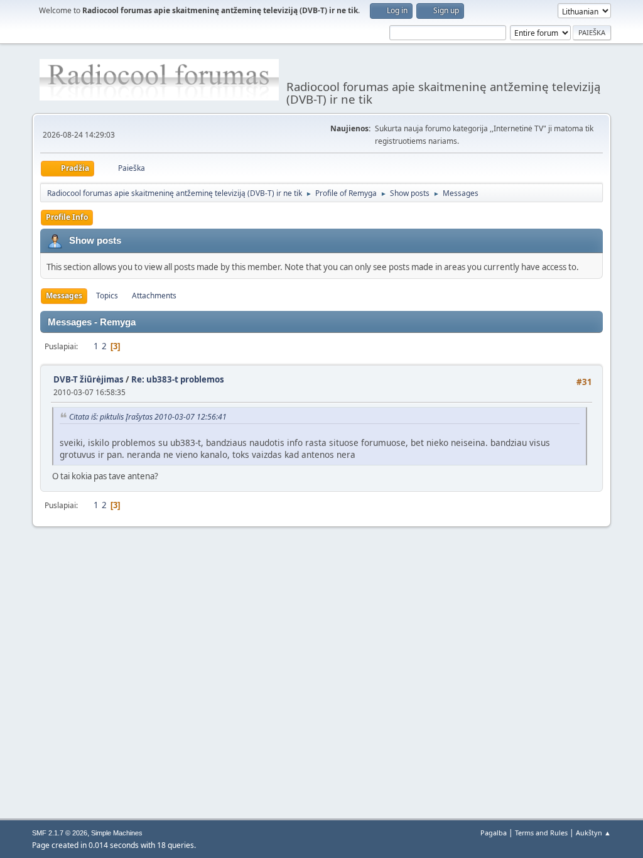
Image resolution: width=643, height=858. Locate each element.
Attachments (154, 295)
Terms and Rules (541, 832)
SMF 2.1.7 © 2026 (59, 833)
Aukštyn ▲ (593, 832)
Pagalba (493, 832)
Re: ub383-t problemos (177, 379)
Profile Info (67, 217)
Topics (107, 295)
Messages (64, 295)
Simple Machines (117, 833)
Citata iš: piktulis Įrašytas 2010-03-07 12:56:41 (148, 416)
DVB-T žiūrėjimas (89, 379)
